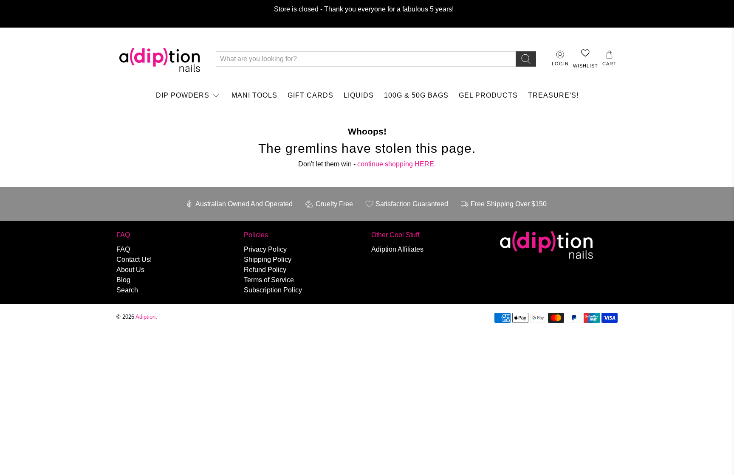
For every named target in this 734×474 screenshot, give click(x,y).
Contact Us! (134, 259)
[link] (188, 95)
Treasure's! (553, 95)
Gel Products (488, 95)
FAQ (123, 249)
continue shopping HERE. (396, 164)
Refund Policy (265, 269)
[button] (609, 58)
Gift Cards (310, 95)
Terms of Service (269, 279)
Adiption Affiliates (397, 249)
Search (127, 290)
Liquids (359, 95)
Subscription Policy (273, 290)
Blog (123, 279)
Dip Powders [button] (182, 95)
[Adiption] (159, 59)
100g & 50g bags (416, 95)
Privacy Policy (265, 249)
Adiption (145, 317)
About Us (130, 269)
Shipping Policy (267, 259)
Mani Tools (254, 95)
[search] (526, 59)
